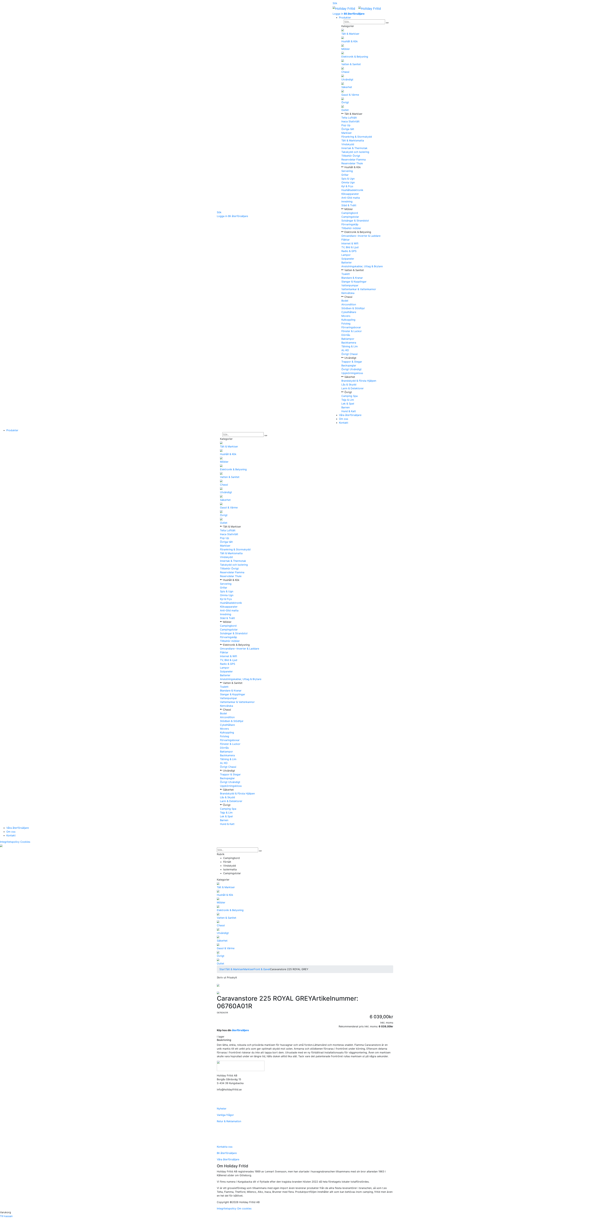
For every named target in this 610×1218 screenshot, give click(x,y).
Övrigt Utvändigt (351, 369)
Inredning (346, 201)
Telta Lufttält (349, 117)
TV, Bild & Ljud (350, 247)
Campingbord (349, 212)
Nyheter (221, 1108)
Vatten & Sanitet (351, 64)
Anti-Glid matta (350, 197)
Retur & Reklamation (229, 1121)
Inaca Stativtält (350, 121)
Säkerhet (346, 87)
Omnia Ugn (348, 182)
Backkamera (348, 342)
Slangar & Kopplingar (353, 281)
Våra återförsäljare (350, 415)
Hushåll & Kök (349, 41)
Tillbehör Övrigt (350, 155)
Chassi (345, 71)
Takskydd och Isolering (355, 151)
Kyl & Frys (347, 186)
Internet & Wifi (349, 243)
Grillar (345, 174)
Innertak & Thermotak (354, 148)
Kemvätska (347, 293)
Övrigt (345, 102)
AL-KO (345, 350)
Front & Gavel (262, 969)
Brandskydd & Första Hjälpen (358, 380)
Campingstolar (350, 216)
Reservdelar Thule (352, 163)
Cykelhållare (348, 312)
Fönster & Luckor (351, 331)
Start (222, 969)
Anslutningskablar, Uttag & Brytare (362, 266)
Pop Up (345, 125)
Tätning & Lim (349, 346)
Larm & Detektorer (352, 388)
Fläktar (345, 239)
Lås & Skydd (348, 384)
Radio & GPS (348, 251)
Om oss (343, 418)
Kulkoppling (348, 319)
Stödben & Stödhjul (353, 308)
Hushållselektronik (352, 190)
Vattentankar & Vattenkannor (358, 289)
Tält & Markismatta (352, 140)
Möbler (345, 49)
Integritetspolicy (10, 841)
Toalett (345, 274)
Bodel (344, 300)
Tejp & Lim (347, 399)
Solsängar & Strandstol (355, 220)
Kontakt (343, 422)
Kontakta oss (224, 1146)
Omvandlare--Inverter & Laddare (360, 235)
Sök (219, 212)
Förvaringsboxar (351, 327)
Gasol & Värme (350, 94)
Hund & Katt (348, 411)
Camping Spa (349, 396)
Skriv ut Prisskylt (227, 977)
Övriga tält (347, 129)
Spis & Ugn (348, 178)
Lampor (346, 254)
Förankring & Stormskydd (356, 136)
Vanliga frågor (225, 1114)
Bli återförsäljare (238, 216)
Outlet (345, 110)
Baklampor (347, 338)
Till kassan (6, 1216)
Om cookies (244, 1208)
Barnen (345, 407)
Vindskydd (347, 144)
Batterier (346, 262)
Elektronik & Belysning (354, 56)
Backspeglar (348, 365)
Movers (345, 315)
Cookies (25, 841)
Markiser (346, 132)
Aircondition (348, 304)
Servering (347, 171)
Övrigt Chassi (349, 354)
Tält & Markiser (350, 33)
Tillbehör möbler (351, 228)
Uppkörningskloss (352, 373)
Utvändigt (347, 79)
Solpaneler (347, 258)
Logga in (222, 216)
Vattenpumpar (349, 285)
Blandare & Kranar (352, 277)
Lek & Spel (347, 403)
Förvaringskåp (349, 224)
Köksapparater (350, 193)
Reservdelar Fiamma (353, 159)
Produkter (345, 17)
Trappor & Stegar (351, 361)
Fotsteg (345, 323)
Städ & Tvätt (348, 205)
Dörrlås (345, 335)
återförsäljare (240, 1030)
